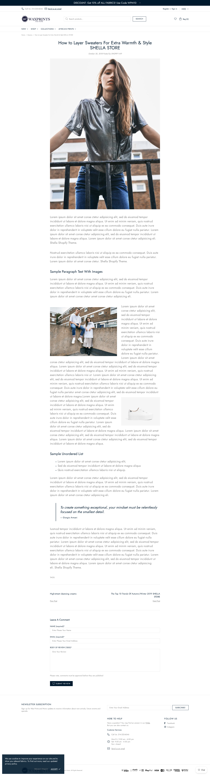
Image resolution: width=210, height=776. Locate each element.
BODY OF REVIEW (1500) (60, 647)
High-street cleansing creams (63, 593)
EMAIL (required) (56, 637)
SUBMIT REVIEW (63, 683)
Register (166, 9)
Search (139, 18)
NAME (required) (57, 626)
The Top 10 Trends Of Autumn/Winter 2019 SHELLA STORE (135, 595)
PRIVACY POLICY (41, 769)
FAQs (148, 723)
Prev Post (53, 601)
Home (23, 35)
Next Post (156, 601)
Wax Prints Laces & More (35, 18)
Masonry (29, 35)
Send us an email (54, 8)
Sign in (174, 9)
